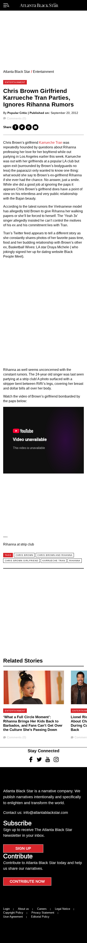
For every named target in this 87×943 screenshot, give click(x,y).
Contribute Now (27, 881)
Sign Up (23, 848)
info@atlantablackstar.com (45, 812)
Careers (42, 908)
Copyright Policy (13, 912)
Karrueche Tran (51, 142)
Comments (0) (16, 118)
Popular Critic (17, 113)
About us (23, 908)
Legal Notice (62, 908)
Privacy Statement (42, 912)
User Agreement (13, 916)
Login (6, 908)
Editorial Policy (40, 916)
